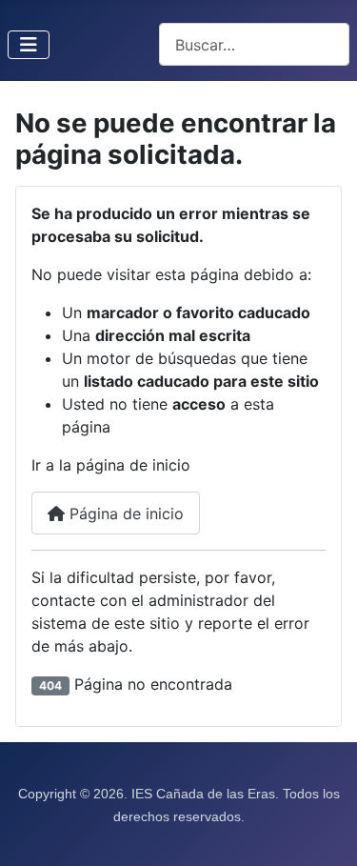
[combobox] (254, 44)
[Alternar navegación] (29, 44)
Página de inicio (124, 513)
